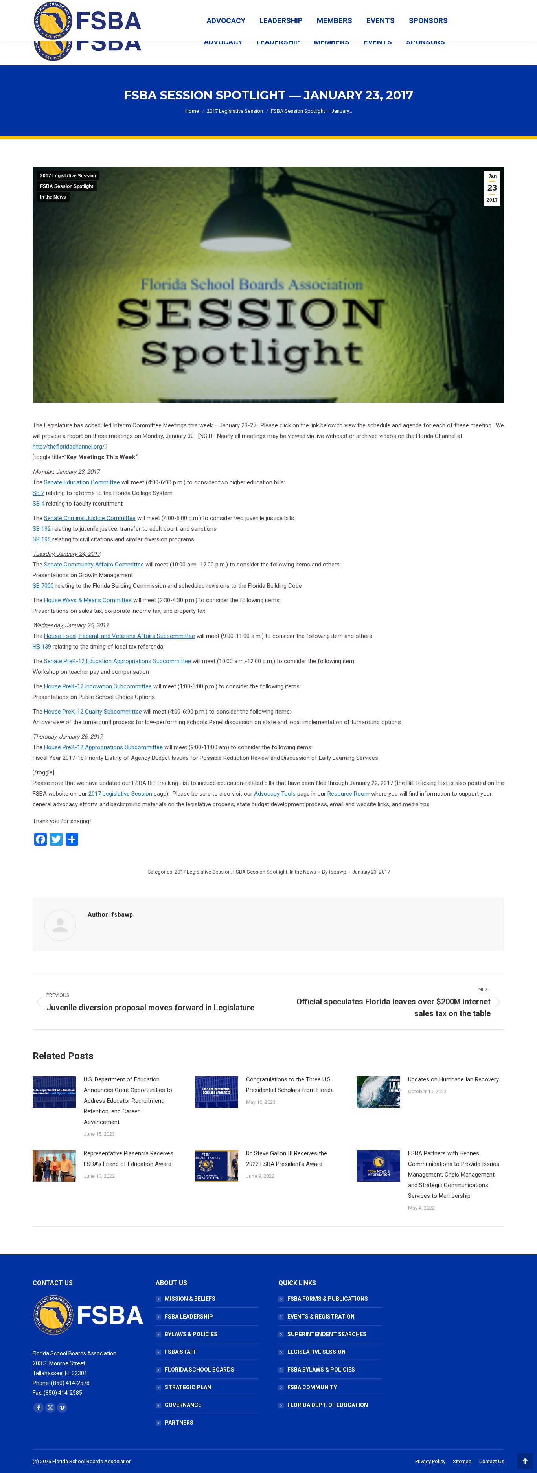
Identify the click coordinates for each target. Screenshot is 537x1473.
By (334, 872)
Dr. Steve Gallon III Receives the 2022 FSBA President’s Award (286, 1159)
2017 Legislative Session (68, 175)
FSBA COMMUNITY (312, 1387)
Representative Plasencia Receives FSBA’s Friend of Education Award (128, 1159)
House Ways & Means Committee (88, 600)
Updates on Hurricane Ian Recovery (453, 1079)
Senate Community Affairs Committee (94, 564)
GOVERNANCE (183, 1405)
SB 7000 (43, 585)
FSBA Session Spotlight (66, 186)
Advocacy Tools (275, 793)
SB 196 (42, 539)
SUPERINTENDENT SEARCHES (326, 1334)
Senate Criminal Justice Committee (90, 518)
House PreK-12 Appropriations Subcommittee (103, 747)
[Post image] (54, 1092)
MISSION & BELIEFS (190, 1299)
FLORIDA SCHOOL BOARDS (199, 1369)
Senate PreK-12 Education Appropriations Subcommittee (117, 661)
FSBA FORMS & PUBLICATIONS (327, 1299)
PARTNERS (179, 1423)
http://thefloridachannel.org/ (69, 446)
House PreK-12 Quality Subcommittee (93, 711)
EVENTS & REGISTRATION (321, 1316)
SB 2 (38, 493)
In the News (53, 197)
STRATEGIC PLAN (188, 1387)
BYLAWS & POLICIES (191, 1334)
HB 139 (42, 646)
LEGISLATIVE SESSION (316, 1352)
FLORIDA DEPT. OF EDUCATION (327, 1405)
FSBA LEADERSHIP (189, 1316)
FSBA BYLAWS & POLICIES (321, 1369)
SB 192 (42, 528)
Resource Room (348, 793)
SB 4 (38, 503)
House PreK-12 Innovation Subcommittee (98, 686)
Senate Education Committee (82, 482)
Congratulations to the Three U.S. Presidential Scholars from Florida (290, 1085)
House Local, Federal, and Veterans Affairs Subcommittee (119, 636)
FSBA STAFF (181, 1352)
